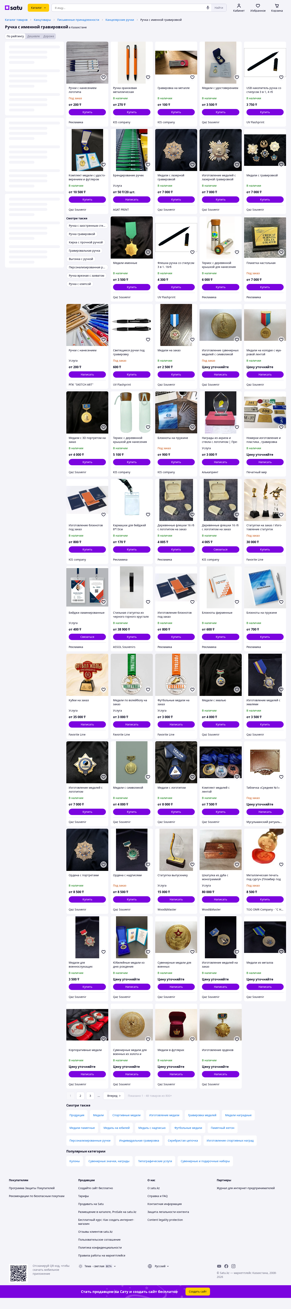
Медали (98, 1115)
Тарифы (83, 1196)
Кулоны (74, 1161)
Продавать (85, 1204)
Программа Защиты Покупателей (32, 1188)
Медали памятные (82, 1128)
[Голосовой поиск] (207, 7)
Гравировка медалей (202, 1115)
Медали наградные (238, 1115)
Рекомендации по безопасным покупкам (36, 1196)
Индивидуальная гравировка (139, 1140)
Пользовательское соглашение (99, 1239)
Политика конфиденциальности (100, 1247)
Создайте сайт (88, 1188)
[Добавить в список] (103, 77)
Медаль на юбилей (117, 1128)
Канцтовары (42, 20)
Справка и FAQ (157, 1196)
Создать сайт (198, 1291)
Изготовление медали (164, 1115)
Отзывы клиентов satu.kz (95, 1232)
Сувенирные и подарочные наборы (205, 1161)
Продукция (76, 1115)
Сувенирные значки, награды (108, 1161)
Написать (131, 199)
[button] (87, 112)
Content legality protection (165, 1220)
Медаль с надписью (152, 1128)
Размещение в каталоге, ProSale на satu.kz (107, 1212)
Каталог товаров (16, 20)
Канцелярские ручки (120, 20)
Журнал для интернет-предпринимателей (246, 1188)
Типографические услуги (155, 1161)
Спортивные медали (126, 1115)
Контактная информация (164, 1204)
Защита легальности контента (168, 1212)
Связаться (220, 549)
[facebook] (226, 1266)
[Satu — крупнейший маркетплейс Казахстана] (13, 7)
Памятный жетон (222, 1128)
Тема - (94, 1266)
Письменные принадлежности (78, 20)
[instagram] (233, 1266)
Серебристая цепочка (183, 1140)
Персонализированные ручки (89, 1140)
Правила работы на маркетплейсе (101, 1255)
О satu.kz (153, 1188)
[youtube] (219, 1266)
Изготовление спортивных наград (230, 1140)
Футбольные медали (188, 1128)
